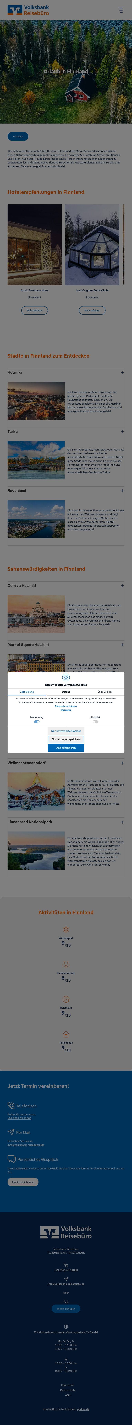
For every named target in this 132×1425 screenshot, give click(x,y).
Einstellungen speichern (66, 739)
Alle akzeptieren (66, 747)
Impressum (66, 710)
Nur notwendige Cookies (66, 731)
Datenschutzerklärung (66, 706)
